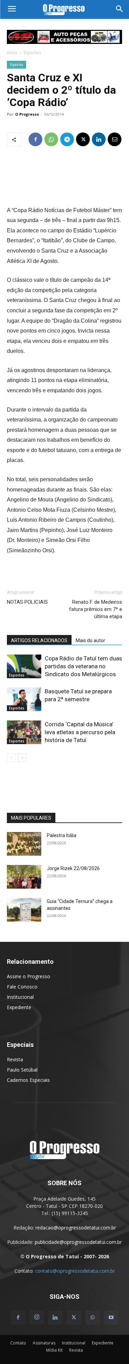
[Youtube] (111, 1318)
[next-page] (22, 757)
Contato (18, 1343)
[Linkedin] (99, 139)
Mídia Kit (54, 1350)
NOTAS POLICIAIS (27, 602)
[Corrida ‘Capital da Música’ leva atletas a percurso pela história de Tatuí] (24, 732)
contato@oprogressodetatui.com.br (75, 1271)
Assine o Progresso (28, 976)
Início (12, 53)
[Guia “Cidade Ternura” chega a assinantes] (24, 910)
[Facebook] (35, 139)
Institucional (20, 997)
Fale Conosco (22, 986)
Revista (15, 1059)
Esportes (32, 53)
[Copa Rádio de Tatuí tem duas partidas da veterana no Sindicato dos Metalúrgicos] (24, 666)
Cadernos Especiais (28, 1080)
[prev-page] (11, 757)
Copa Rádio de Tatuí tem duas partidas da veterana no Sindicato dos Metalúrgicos (83, 666)
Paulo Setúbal (22, 1069)
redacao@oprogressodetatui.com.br (75, 1227)
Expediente (19, 1007)
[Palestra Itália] (24, 844)
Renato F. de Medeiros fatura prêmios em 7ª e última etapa (95, 609)
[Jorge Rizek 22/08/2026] (24, 877)
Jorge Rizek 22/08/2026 (73, 868)
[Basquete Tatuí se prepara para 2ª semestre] (24, 699)
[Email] (114, 139)
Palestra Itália (61, 835)
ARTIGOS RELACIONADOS (39, 640)
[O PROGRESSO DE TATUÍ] (64, 9)
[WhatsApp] (51, 139)
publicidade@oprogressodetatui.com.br (78, 1242)
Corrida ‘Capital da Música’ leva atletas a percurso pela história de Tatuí (80, 732)
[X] (83, 139)
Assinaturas (44, 1343)
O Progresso (27, 114)
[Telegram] (67, 139)
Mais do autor (90, 640)
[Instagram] (37, 1317)
